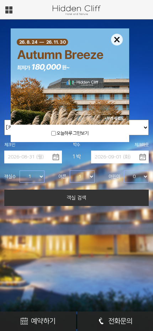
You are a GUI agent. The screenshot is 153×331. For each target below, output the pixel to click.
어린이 (114, 176)
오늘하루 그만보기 (73, 133)
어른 (62, 176)
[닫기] (117, 39)
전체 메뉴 (9, 10)
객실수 (10, 176)
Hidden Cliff (76, 10)
